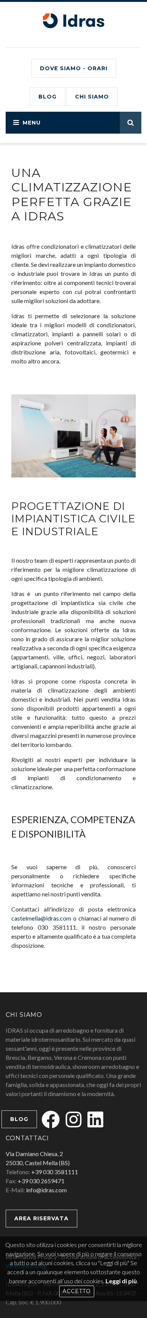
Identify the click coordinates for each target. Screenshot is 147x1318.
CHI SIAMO (92, 96)
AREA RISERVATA (41, 1218)
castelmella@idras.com (41, 918)
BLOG (47, 96)
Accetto (77, 1291)
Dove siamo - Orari (73, 68)
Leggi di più (121, 1280)
